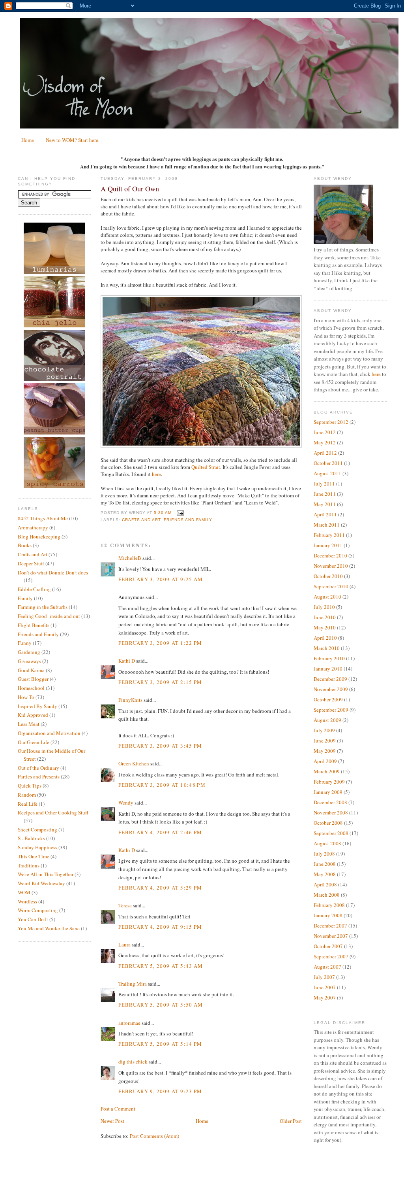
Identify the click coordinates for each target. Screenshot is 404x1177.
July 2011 (324, 483)
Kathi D (126, 660)
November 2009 (331, 689)
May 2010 (325, 627)
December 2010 (330, 555)
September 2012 (331, 421)
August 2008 (327, 843)
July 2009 (324, 730)
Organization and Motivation (49, 733)
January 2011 (328, 545)
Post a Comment (118, 1108)
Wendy (125, 802)
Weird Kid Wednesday (41, 883)
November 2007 (331, 935)
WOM (24, 892)
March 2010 (327, 648)
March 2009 (327, 771)
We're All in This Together (45, 874)
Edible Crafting (34, 589)
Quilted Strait (205, 466)
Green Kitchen (133, 763)
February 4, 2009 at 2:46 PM (160, 832)
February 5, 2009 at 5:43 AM (160, 965)
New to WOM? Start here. (72, 140)
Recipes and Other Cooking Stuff (53, 812)
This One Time (33, 856)
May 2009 (325, 750)
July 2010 (324, 606)
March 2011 (327, 524)
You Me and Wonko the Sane (49, 928)
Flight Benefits (33, 625)
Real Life (27, 803)
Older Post (291, 1120)
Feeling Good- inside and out (49, 616)
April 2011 (325, 514)
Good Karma (31, 670)
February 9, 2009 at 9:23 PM (160, 1091)
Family (25, 598)
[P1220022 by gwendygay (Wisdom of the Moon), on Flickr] (201, 445)
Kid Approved (33, 714)
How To (26, 697)
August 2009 (327, 720)
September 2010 (331, 586)
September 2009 (331, 709)
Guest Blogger (33, 678)
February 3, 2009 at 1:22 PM (160, 642)
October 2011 (328, 463)
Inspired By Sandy (37, 706)
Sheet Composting (37, 829)
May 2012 (325, 442)
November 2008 (331, 812)
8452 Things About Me (43, 518)
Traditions (28, 865)
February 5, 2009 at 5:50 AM (160, 1004)
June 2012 (325, 432)
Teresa (125, 905)
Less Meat (28, 723)
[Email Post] (179, 513)
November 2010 (331, 565)
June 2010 (325, 617)
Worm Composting (38, 910)
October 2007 (328, 946)
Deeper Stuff (31, 563)
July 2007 (324, 977)
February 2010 (329, 658)
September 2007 (331, 956)
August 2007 (327, 966)
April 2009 (325, 761)
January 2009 (328, 791)
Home (27, 140)
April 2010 (325, 637)
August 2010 (327, 596)
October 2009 (328, 699)
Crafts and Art (32, 554)
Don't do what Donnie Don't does (53, 572)
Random (27, 794)
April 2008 (325, 884)
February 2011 (329, 534)
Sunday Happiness (37, 847)
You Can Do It (33, 919)
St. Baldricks (31, 838)
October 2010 (328, 576)
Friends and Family (38, 634)
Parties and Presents (39, 776)
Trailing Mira (132, 983)
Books (25, 545)
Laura (124, 944)
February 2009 (329, 781)
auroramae (129, 1022)
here (156, 474)
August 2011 (327, 473)
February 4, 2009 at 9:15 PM (160, 926)
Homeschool (31, 687)
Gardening (29, 652)
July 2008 (324, 853)
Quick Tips (29, 785)
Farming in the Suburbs (42, 606)
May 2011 (325, 504)
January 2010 (328, 668)
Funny (25, 642)
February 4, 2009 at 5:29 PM (160, 887)
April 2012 (325, 452)
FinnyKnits (130, 699)
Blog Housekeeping (39, 536)
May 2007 (325, 997)
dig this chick (133, 1061)
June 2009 (325, 740)
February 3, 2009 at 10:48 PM (162, 784)
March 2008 (327, 894)
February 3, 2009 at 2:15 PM (160, 682)
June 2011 (325, 493)
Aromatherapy (33, 527)
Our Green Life (33, 742)
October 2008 (328, 822)
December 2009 (330, 678)
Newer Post (112, 1120)
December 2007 (330, 925)
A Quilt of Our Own (130, 188)
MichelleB (129, 557)
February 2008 (329, 905)
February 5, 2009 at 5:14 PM (160, 1043)
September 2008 (331, 833)
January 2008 (328, 915)
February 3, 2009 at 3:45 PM (160, 745)
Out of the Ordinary (38, 767)
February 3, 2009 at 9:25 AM (160, 579)
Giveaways (29, 661)
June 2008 (325, 863)
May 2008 (325, 874)
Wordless (27, 901)
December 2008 (330, 802)
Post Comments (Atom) (154, 1135)
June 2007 (325, 987)
